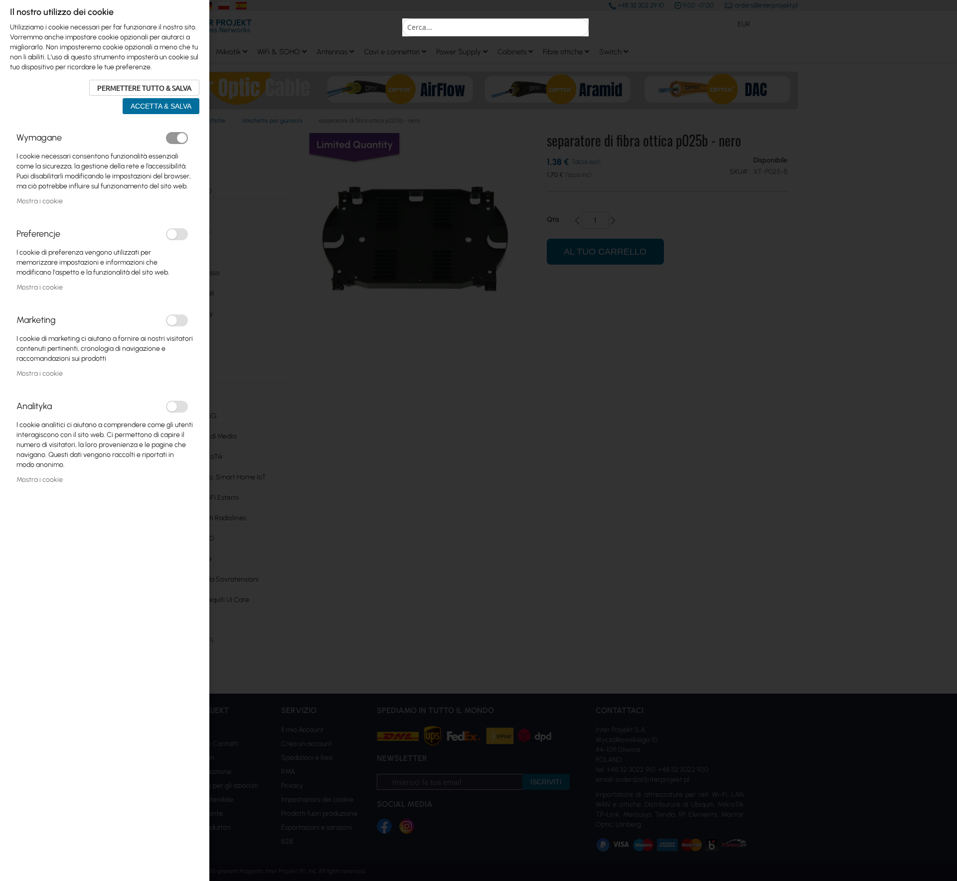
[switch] (177, 138)
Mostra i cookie (39, 201)
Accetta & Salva (161, 106)
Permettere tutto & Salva (144, 87)
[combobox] (495, 27)
